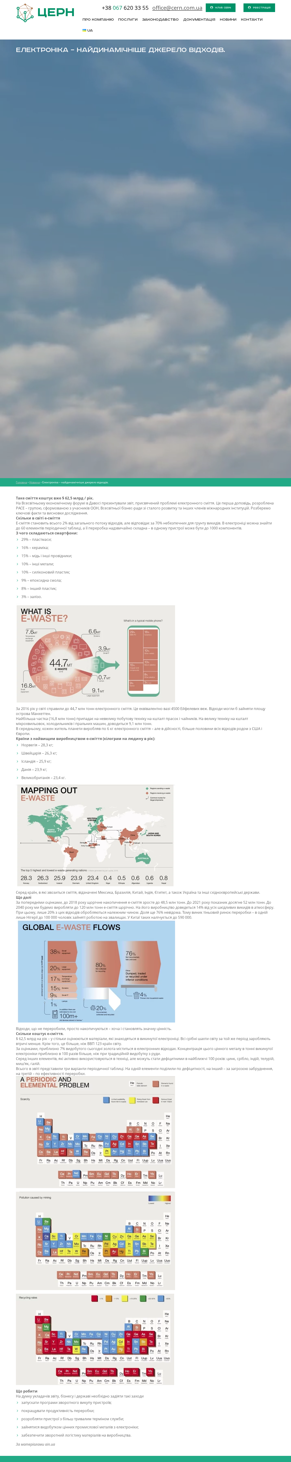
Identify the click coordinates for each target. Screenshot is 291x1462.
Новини (228, 20)
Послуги (128, 20)
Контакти (252, 20)
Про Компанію (98, 20)
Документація (199, 20)
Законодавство (160, 20)
